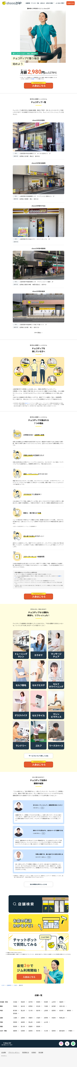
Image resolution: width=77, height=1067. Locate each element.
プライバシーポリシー (14, 1052)
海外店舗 (40, 1052)
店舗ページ (34, 79)
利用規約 (33, 1052)
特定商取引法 (25, 1052)
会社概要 (3, 1052)
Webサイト (27, 403)
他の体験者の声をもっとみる (38, 884)
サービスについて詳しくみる (38, 756)
